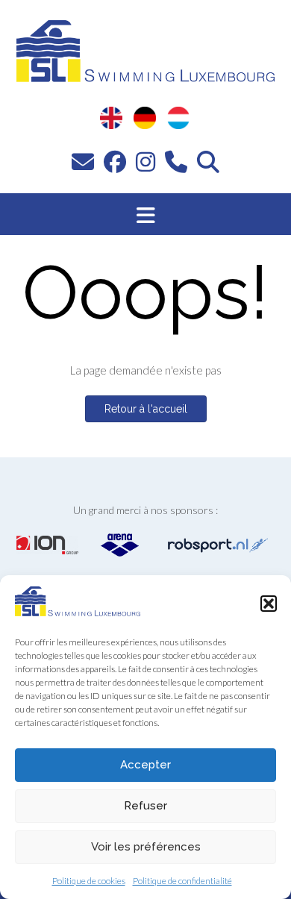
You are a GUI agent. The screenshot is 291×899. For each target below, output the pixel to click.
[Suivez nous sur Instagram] (145, 161)
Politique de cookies (88, 880)
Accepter (145, 764)
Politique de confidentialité (182, 880)
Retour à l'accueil (145, 409)
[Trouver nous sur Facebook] (115, 161)
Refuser (145, 805)
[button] (268, 603)
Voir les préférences (146, 846)
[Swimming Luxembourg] (77, 611)
